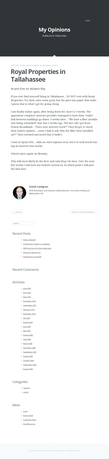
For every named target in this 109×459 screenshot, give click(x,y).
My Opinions (54, 29)
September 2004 (29, 365)
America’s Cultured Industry (84, 212)
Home (87, 20)
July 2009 (26, 318)
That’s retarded (29, 240)
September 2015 (29, 305)
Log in (25, 411)
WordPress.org (29, 424)
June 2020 (27, 292)
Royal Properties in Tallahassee (38, 75)
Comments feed (29, 420)
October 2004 (28, 360)
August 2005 (28, 356)
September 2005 (29, 352)
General (26, 388)
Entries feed (28, 415)
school (25, 392)
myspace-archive (50, 65)
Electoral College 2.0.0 (31, 252)
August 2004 (28, 369)
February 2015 (29, 309)
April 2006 (27, 339)
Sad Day (17, 212)
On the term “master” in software (36, 244)
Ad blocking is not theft (32, 257)
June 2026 (27, 288)
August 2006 (28, 335)
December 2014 (29, 314)
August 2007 (28, 322)
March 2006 (27, 343)
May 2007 (27, 331)
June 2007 (27, 326)
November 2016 (29, 301)
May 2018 (27, 297)
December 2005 (29, 348)
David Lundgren (32, 65)
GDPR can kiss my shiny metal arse (37, 248)
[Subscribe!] (54, 444)
